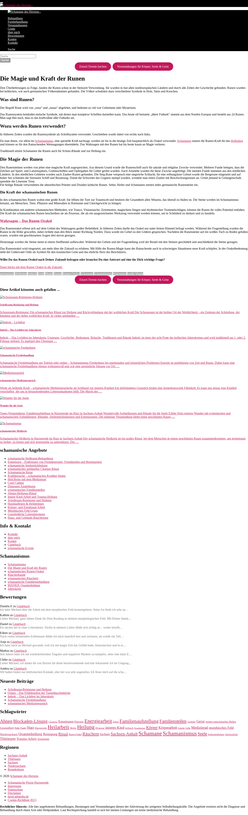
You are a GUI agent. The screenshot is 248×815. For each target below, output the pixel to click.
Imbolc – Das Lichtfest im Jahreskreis (31, 696)
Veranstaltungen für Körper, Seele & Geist (143, 66)
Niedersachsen (9, 734)
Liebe (187, 728)
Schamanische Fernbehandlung (27, 700)
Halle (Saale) (20, 728)
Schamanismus (44, 141)
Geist (200, 721)
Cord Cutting (16, 482)
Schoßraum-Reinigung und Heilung (30, 500)
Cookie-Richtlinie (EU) (22, 800)
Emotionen (66, 721)
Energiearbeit (98, 721)
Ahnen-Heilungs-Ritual (22, 493)
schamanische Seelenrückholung (27, 465)
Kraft (41, 273)
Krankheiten (139, 728)
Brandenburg (16, 769)
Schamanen (184, 141)
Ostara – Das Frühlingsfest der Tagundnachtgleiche (39, 693)
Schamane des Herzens (24, 776)
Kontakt (13, 42)
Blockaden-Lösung (30, 721)
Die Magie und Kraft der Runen (27, 567)
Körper (152, 727)
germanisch (7, 273)
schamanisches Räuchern (23, 578)
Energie (79, 721)
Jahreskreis (14, 588)
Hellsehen (237, 141)
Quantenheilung (30, 734)
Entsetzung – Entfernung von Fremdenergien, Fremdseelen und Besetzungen (55, 462)
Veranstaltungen (17, 25)
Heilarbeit (58, 727)
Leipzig (181, 728)
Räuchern (91, 733)
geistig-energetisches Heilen (221, 721)
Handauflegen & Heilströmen (26, 503)
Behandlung (15, 18)
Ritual (63, 734)
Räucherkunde (17, 574)
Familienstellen (173, 721)
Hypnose (100, 728)
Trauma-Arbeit (26, 739)
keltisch (32, 273)
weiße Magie (135, 273)
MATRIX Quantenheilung (24, 585)
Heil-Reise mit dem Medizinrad (27, 479)
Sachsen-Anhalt (124, 734)
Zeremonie (43, 738)
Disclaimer (14, 793)
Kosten (12, 39)
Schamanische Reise (20, 472)
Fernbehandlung (18, 21)
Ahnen (6, 721)
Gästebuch (14, 544)
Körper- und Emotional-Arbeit (26, 507)
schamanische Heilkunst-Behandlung (30, 458)
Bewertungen (16, 35)
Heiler (73, 728)
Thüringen (8, 739)
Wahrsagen (120, 273)
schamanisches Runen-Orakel (26, 571)
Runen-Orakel (71, 273)
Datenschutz (15, 789)
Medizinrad (199, 728)
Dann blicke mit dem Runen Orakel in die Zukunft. (31, 267)
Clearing (53, 721)
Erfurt (116, 722)
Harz (30, 728)
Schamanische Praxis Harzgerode (28, 782)
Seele (202, 733)
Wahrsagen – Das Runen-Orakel (26, 221)
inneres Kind (114, 728)
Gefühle (191, 721)
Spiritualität (231, 734)
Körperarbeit (167, 728)
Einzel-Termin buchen (93, 66)
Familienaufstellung (139, 721)
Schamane (87, 273)
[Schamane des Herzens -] (16, 5)
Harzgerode (41, 728)
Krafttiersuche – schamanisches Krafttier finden (37, 475)
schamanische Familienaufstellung (28, 581)
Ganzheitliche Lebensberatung (26, 514)
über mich (14, 32)
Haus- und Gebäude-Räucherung (28, 517)
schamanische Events (21, 548)
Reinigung (50, 734)
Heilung (86, 727)
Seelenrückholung (216, 734)
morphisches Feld (221, 728)
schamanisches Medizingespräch (27, 703)
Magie (49, 273)
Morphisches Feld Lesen (23, 510)
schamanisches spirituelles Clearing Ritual (33, 469)
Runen (57, 273)
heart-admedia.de (18, 796)
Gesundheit (7, 727)
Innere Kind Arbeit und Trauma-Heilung (32, 496)
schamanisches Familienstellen (26, 489)
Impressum (14, 786)
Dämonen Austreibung (21, 486)
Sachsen (105, 734)
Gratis (11, 28)
